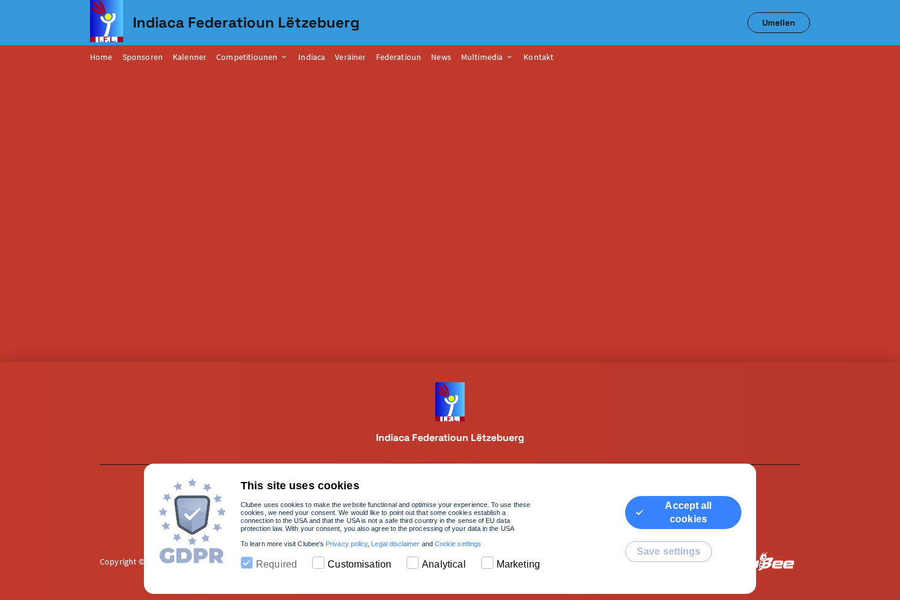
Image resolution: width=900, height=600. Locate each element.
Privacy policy (346, 543)
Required (276, 564)
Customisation (359, 564)
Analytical (444, 564)
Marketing (518, 564)
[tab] (106, 57)
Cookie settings (458, 543)
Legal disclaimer (395, 543)
